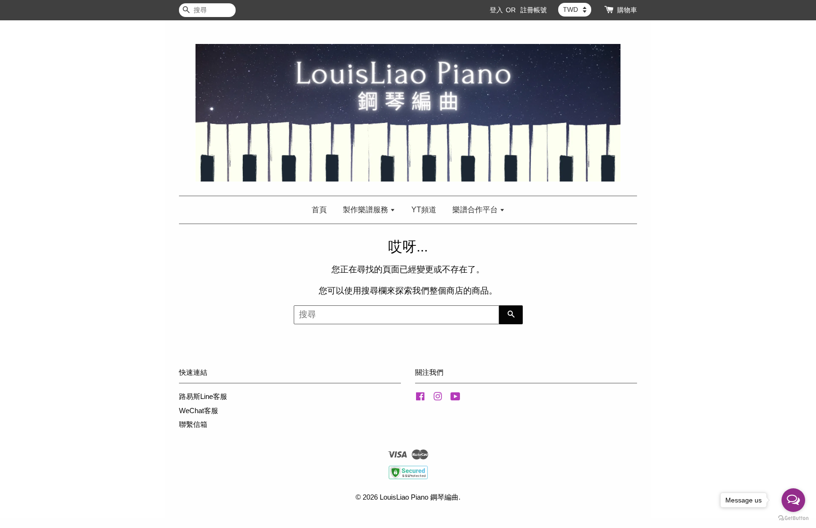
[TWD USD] (574, 9)
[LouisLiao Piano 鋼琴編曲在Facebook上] (420, 398)
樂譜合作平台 (476, 210)
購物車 (627, 10)
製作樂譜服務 (366, 210)
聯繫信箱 (193, 424)
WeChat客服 (198, 411)
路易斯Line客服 (203, 396)
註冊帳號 (533, 10)
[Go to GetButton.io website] (793, 518)
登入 (496, 10)
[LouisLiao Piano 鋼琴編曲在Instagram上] (438, 398)
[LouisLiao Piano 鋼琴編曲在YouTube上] (455, 398)
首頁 (319, 210)
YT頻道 (423, 210)
